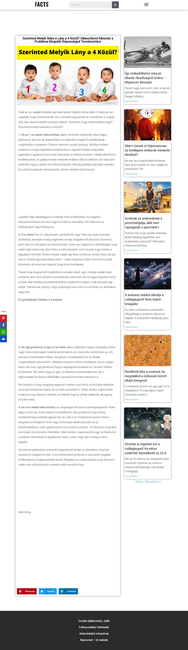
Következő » (153, 481)
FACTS (41, 4)
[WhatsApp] (3, 332)
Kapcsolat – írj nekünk (94, 640)
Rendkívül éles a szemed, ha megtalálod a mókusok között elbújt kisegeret (146, 376)
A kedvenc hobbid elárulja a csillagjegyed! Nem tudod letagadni (144, 299)
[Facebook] (3, 325)
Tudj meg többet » (132, 101)
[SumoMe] (3, 338)
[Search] (115, 4)
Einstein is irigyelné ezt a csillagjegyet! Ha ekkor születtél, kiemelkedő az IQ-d (145, 448)
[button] (146, 4)
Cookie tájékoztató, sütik (94, 621)
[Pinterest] (3, 318)
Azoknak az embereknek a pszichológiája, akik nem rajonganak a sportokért (143, 223)
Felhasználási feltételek (94, 627)
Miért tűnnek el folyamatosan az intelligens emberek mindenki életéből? (147, 150)
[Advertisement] (94, 26)
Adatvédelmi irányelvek (94, 633)
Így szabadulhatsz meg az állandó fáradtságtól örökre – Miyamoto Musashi (145, 78)
